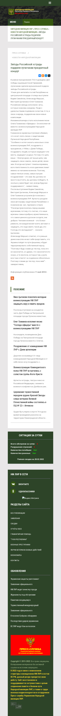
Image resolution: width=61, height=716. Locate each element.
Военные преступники (20, 545)
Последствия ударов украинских (24, 621)
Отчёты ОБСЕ (16, 529)
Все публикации (18, 513)
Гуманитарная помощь (21, 534)
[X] (49, 75)
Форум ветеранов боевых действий (26, 550)
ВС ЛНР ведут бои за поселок (23, 626)
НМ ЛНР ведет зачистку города (24, 589)
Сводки (14, 524)
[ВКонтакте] (39, 75)
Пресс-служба (19, 53)
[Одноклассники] (43, 75)
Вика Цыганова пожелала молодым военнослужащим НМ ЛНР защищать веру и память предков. (29, 300)
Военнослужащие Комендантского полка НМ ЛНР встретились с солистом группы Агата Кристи (29, 371)
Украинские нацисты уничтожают (25, 579)
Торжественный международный (24, 605)
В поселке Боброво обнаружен (24, 616)
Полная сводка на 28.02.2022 (30, 459)
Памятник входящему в (20, 600)
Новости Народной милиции (26, 57)
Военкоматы (16, 555)
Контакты (15, 560)
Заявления (15, 518)
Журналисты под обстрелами (23, 595)
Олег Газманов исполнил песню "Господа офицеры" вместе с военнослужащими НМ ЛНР (27, 325)
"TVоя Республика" (19, 539)
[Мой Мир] (46, 75)
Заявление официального (21, 584)
